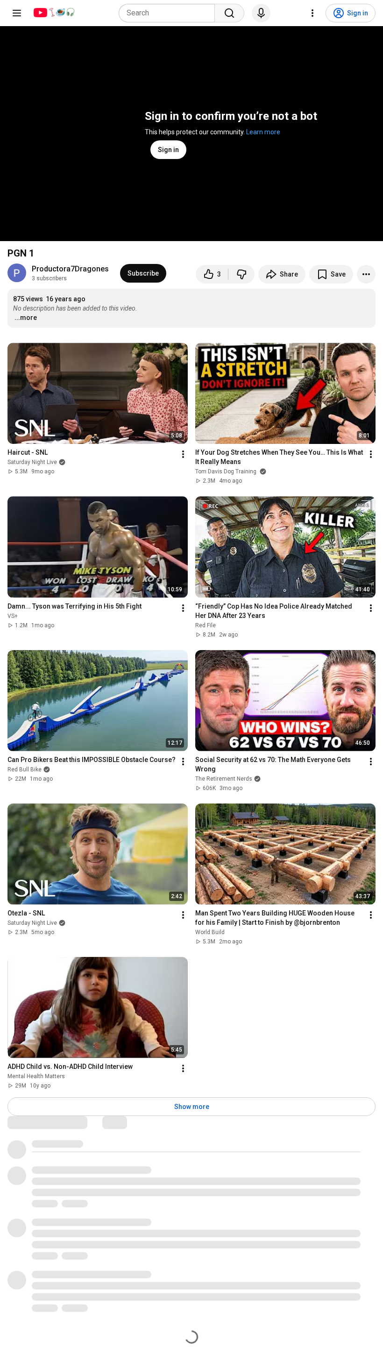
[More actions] (366, 274)
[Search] (229, 13)
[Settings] (312, 13)
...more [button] (25, 317)
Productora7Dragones (70, 268)
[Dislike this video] (241, 274)
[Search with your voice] (261, 13)
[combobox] (170, 13)
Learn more (263, 132)
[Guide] (16, 13)
